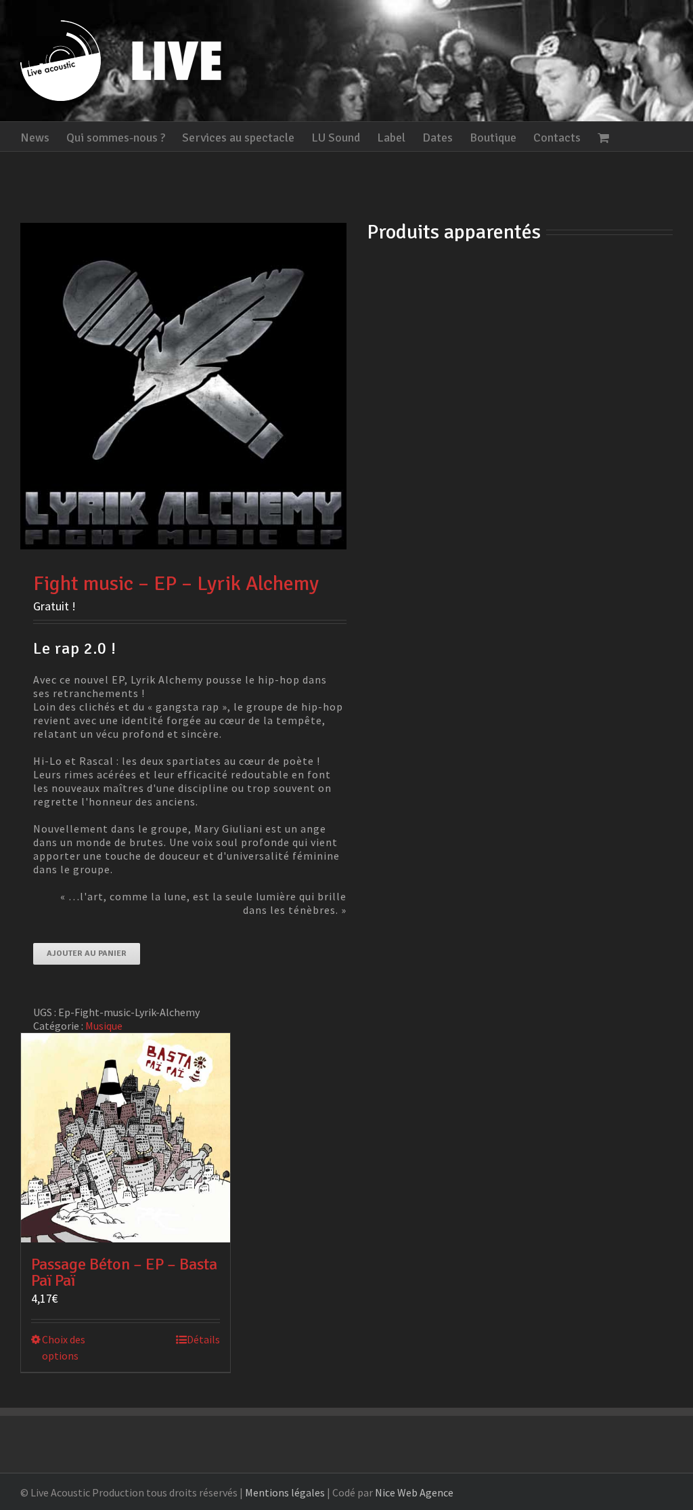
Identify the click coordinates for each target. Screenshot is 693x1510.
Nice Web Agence (414, 1492)
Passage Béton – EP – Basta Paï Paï (124, 1272)
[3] (183, 386)
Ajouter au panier (87, 953)
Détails (203, 1339)
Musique (103, 1025)
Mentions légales (285, 1492)
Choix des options (63, 1347)
